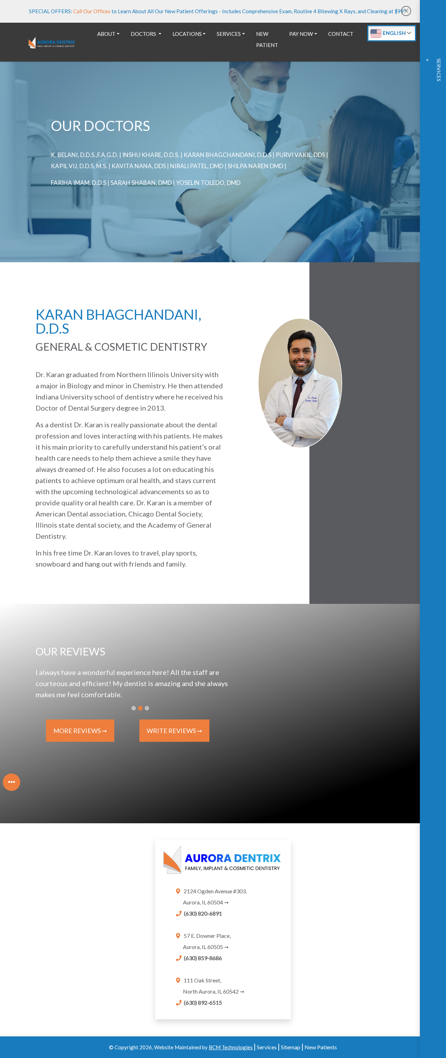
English (394, 33)
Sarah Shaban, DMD (141, 182)
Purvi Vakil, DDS (300, 154)
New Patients (321, 1047)
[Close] (406, 11)
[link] (223, 863)
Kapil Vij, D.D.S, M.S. (79, 166)
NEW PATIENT (267, 39)
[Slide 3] (147, 708)
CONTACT (340, 34)
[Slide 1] (133, 708)
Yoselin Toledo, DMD (208, 182)
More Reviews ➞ (80, 730)
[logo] (52, 42)
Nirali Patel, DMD (196, 166)
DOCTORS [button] (144, 34)
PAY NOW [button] (301, 34)
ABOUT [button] (106, 34)
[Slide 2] (140, 708)
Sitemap (290, 1047)
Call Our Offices (92, 11)
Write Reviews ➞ (174, 730)
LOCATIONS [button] (187, 34)
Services (267, 1047)
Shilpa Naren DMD (255, 166)
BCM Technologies (231, 1047)
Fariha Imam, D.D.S (78, 182)
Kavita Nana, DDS (139, 166)
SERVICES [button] (229, 34)
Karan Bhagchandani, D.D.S (227, 154)
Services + (433, 70)
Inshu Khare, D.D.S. (150, 154)
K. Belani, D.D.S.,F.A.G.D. (84, 154)
